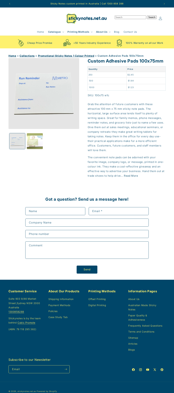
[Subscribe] (65, 369)
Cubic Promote (26, 322)
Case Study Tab (58, 317)
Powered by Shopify (47, 391)
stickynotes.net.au (27, 391)
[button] (55, 31)
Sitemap (133, 337)
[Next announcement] (164, 4)
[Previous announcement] (9, 4)
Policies (53, 311)
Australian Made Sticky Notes (142, 307)
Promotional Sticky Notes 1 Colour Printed (66, 55)
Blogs (131, 349)
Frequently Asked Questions (145, 325)
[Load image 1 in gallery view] (17, 141)
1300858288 (16, 311)
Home (12, 55)
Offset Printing (97, 299)
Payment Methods (59, 305)
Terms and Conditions (141, 331)
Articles (132, 343)
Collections (27, 55)
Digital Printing (97, 305)
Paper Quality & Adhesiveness (137, 317)
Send (87, 269)
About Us (134, 299)
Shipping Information (61, 299)
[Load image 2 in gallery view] (35, 141)
